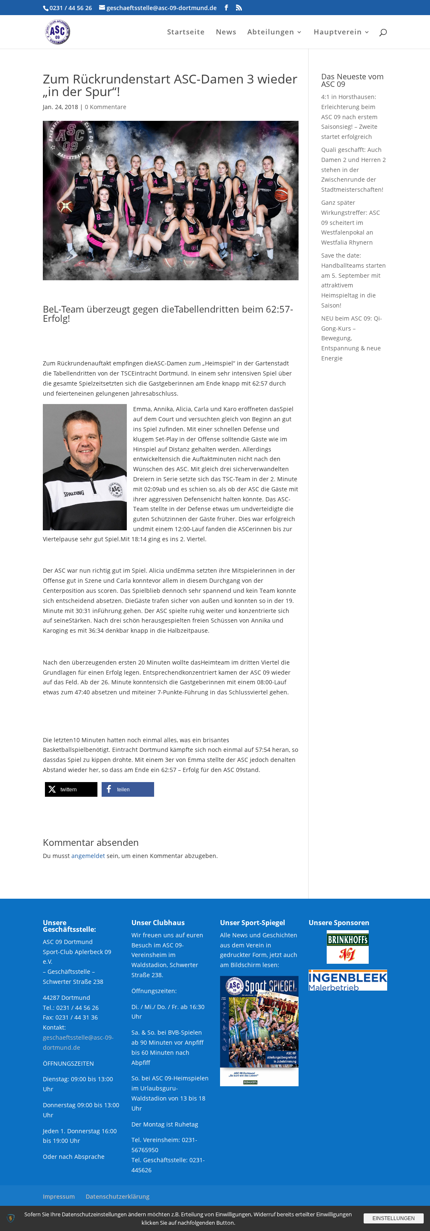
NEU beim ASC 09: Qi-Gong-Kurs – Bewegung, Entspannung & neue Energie (351, 338)
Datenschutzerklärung (117, 1196)
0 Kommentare (105, 107)
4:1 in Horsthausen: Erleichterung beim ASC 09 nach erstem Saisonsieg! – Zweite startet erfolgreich (349, 117)
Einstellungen (393, 1218)
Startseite (186, 33)
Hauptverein (338, 33)
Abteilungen (270, 33)
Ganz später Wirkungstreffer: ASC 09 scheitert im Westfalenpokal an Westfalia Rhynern (350, 222)
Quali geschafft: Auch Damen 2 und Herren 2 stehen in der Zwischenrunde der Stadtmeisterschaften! (353, 169)
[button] (71, 789)
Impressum (59, 1196)
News (226, 33)
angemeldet (88, 856)
